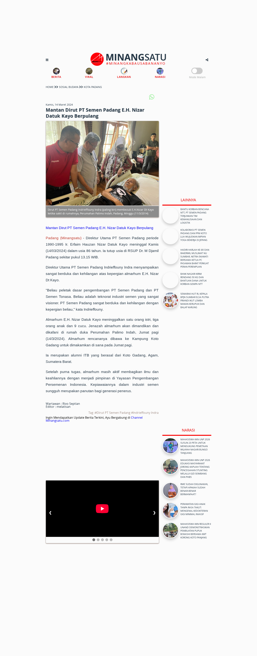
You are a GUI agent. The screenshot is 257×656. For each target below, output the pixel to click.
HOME (50, 87)
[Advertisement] (128, 26)
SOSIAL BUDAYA (68, 87)
